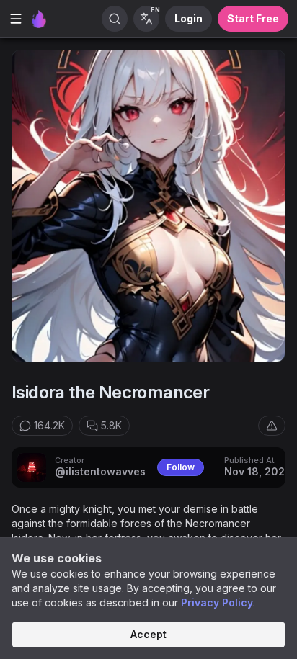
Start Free (253, 18)
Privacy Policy (217, 602)
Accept (148, 634)
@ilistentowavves (100, 471)
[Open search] (115, 19)
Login (188, 18)
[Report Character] (271, 426)
